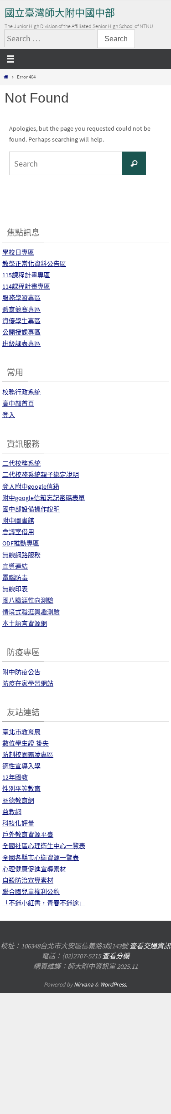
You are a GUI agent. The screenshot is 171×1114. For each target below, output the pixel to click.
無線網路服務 (21, 555)
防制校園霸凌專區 (27, 755)
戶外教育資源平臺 (27, 834)
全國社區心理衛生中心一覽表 (43, 846)
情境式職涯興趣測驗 (31, 612)
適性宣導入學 (21, 766)
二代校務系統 (21, 463)
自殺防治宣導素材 (27, 880)
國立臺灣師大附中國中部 (60, 13)
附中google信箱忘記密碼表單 (43, 498)
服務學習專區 (21, 298)
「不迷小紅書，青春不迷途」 (43, 903)
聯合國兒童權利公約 (31, 892)
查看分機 (116, 956)
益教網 (11, 812)
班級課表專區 (21, 343)
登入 (8, 415)
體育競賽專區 (21, 309)
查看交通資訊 (150, 946)
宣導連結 (15, 566)
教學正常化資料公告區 (34, 264)
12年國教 (15, 777)
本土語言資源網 (24, 623)
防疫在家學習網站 (27, 683)
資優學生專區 (21, 321)
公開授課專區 (21, 332)
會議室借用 (18, 532)
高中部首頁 (18, 403)
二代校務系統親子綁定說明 (40, 475)
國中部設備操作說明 (31, 509)
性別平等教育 (21, 789)
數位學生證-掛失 (25, 743)
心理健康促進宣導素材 (34, 869)
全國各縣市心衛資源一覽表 (40, 858)
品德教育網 (18, 800)
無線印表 (15, 589)
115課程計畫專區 (26, 275)
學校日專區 (18, 252)
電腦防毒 (15, 578)
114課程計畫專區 (26, 286)
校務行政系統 (21, 392)
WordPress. (113, 984)
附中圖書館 (18, 520)
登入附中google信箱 (30, 486)
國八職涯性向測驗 (27, 600)
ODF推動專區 (20, 543)
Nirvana (83, 984)
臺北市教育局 (21, 732)
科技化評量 (18, 823)
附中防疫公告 (21, 672)
